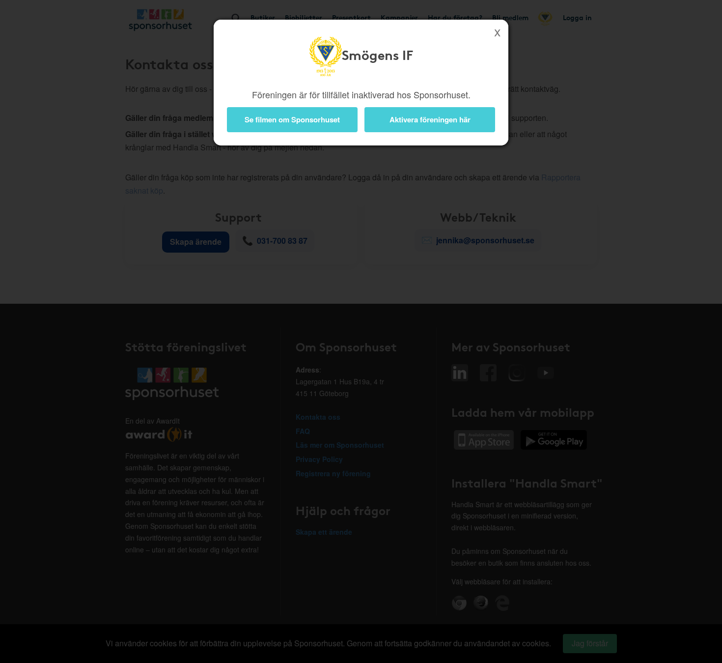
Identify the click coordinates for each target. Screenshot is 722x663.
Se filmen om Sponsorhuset (292, 119)
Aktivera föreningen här (430, 119)
